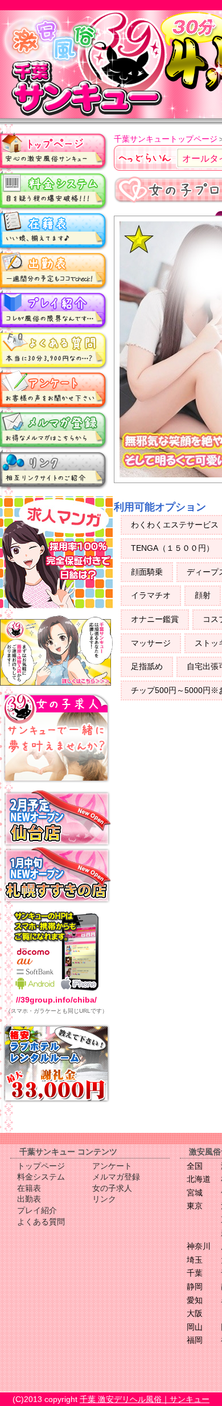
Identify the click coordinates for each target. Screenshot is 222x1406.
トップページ (54, 151)
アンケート (54, 390)
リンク (54, 469)
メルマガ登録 (54, 430)
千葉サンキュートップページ (165, 138)
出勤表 (54, 270)
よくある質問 (54, 350)
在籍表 (54, 230)
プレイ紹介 (54, 310)
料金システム (54, 191)
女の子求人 (112, 1188)
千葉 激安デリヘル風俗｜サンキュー (144, 1399)
